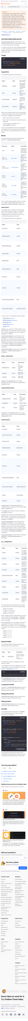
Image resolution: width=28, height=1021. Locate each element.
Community (3, 945)
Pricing (2, 881)
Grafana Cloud (11, 999)
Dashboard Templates (20, 927)
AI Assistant (4, 885)
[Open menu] (25, 4)
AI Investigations (5, 910)
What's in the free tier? (6, 883)
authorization (14, 167)
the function (11, 668)
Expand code (21, 749)
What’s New (4, 912)
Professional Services (20, 956)
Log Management (19, 902)
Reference (23, 31)
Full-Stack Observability (20, 881)
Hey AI (16, 958)
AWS (2, 925)
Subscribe (23, 868)
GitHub (16, 923)
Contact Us (17, 952)
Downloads (17, 925)
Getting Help (18, 954)
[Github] (15, 1014)
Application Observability (7, 889)
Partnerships (18, 945)
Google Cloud (4, 927)
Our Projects (18, 921)
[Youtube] (19, 1014)
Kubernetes (3, 931)
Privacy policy (17, 871)
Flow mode (18, 31)
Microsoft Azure (4, 929)
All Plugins (3, 923)
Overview (3, 879)
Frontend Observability (6, 899)
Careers (17, 943)
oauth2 (13, 176)
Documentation (4, 31)
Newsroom (17, 948)
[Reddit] (23, 1014)
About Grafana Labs (19, 941)
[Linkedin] (11, 1014)
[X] (6, 1014)
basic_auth (14, 158)
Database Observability (6, 897)
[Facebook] (2, 1014)
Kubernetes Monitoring (6, 891)
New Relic (3, 935)
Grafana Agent (11, 31)
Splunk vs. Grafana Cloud (21, 983)
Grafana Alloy (18, 27)
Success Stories (18, 950)
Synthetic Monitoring (6, 901)
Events (2, 948)
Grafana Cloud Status (6, 914)
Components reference (7, 32)
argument (9, 318)
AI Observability (18, 879)
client (12, 150)
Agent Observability (5, 887)
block (7, 322)
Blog (2, 943)
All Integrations (4, 921)
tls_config (13, 185)
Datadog (3, 933)
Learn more (23, 1)
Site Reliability (18, 900)
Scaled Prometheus (19, 894)
